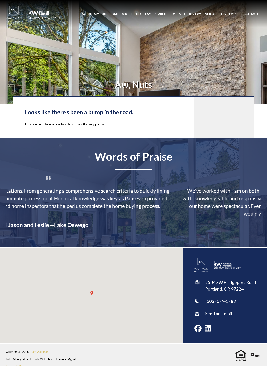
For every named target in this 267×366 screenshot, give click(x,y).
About (127, 13)
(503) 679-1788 (220, 301)
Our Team (143, 13)
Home (113, 13)
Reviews (195, 13)
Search (160, 13)
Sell (182, 13)
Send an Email (218, 314)
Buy (173, 13)
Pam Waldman (39, 352)
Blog (222, 13)
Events (234, 13)
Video (209, 13)
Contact (251, 13)
